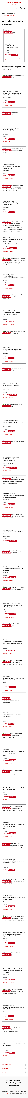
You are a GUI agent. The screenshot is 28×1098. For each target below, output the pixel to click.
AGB (20, 1083)
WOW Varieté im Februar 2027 (11, 386)
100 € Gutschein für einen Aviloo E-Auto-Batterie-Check (13, 862)
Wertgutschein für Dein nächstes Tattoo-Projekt (12, 606)
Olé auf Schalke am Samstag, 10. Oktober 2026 (12, 971)
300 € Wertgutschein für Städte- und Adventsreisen (14, 1044)
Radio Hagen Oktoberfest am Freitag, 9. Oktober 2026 (14, 898)
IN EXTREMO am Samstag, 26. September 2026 (11, 204)
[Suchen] (17, 7)
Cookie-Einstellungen (11, 1083)
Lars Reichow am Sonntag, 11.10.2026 (14, 422)
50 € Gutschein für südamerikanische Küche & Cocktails (14, 277)
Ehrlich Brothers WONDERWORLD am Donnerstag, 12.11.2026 (14, 496)
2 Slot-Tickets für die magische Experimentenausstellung (12, 935)
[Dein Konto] (21, 7)
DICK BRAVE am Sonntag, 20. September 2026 (11, 167)
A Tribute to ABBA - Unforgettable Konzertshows (13, 240)
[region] (14, 45)
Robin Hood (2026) (8, 130)
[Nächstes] (26, 45)
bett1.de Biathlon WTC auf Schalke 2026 (13, 533)
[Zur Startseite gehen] (14, 3)
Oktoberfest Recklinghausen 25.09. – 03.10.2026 (14, 569)
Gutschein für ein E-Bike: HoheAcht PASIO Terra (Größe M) (13, 788)
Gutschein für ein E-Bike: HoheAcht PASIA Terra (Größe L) (13, 679)
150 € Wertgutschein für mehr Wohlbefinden (12, 715)
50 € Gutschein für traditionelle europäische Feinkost (12, 350)
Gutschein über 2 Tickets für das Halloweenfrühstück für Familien (12, 642)
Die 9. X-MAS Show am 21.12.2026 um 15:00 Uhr (12, 46)
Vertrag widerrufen (14, 1085)
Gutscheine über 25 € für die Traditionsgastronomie (11, 313)
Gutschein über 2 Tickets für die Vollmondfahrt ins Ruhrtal (12, 94)
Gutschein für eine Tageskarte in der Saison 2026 (13, 1008)
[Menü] (3, 7)
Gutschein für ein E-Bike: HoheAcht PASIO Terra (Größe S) (13, 752)
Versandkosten (5, 1093)
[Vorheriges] (2, 45)
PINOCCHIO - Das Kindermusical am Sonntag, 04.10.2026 (13, 459)
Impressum (9, 1080)
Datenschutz (17, 1080)
